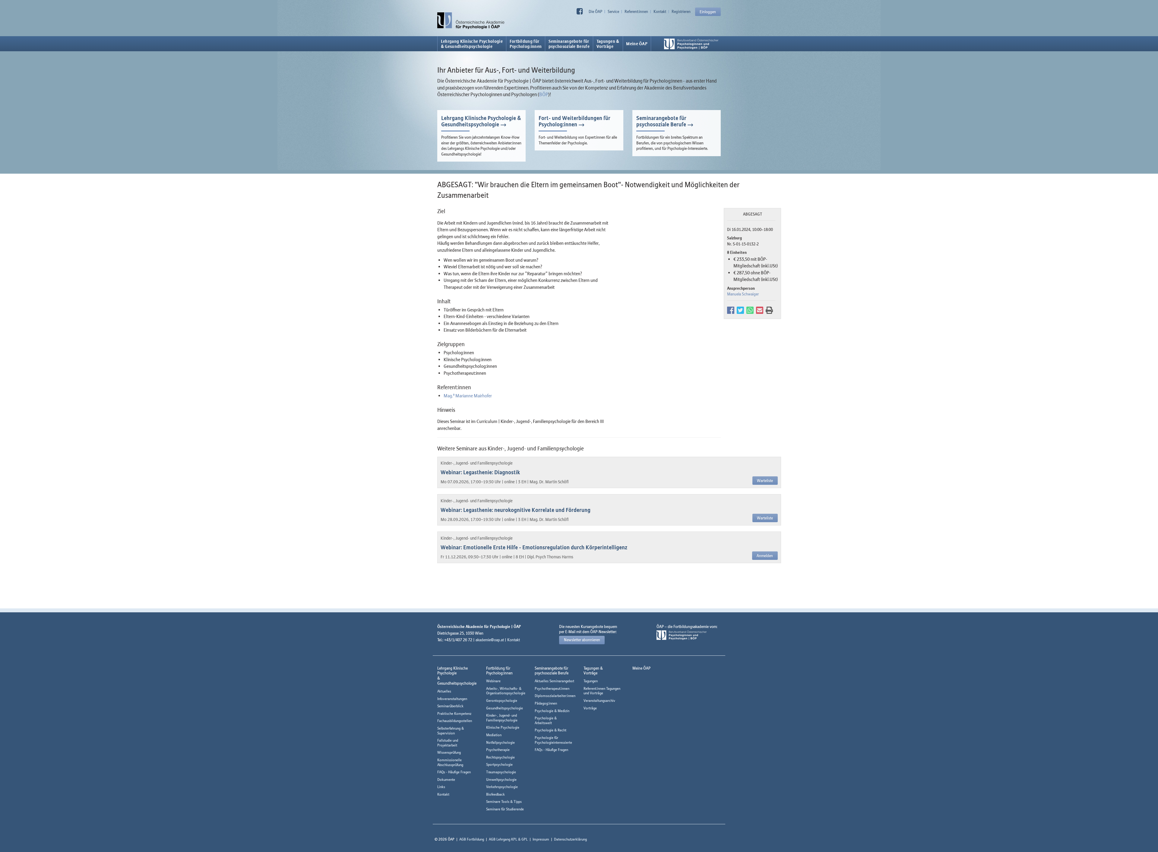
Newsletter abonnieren (582, 639)
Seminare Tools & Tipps (504, 801)
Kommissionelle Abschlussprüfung (450, 762)
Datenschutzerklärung (570, 839)
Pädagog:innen (546, 703)
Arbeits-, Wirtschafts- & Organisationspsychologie (505, 691)
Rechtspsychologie (500, 757)
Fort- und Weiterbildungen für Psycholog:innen (574, 121)
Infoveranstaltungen (452, 698)
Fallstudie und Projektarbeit (447, 742)
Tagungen (591, 681)
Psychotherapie (498, 749)
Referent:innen (636, 11)
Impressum (541, 839)
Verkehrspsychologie (502, 786)
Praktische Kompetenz (454, 713)
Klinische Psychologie (502, 727)
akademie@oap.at (490, 639)
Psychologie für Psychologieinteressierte (553, 740)
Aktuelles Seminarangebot (554, 681)
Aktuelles (444, 691)
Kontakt (659, 11)
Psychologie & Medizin (552, 710)
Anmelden (765, 555)
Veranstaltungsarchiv (599, 700)
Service (613, 11)
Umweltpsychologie (501, 779)
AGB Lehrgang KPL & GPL (508, 839)
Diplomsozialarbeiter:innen (555, 695)
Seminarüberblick (450, 706)
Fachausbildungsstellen (454, 720)
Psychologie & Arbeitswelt (546, 720)
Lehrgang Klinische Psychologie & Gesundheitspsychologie (472, 44)
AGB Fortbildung (471, 839)
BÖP (543, 94)
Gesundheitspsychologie (504, 708)
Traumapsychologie (501, 772)
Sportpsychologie (499, 764)
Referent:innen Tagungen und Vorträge (602, 691)
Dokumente (446, 779)
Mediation (493, 735)
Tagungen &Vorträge (607, 44)
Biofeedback (495, 794)
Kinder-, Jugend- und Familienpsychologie (501, 717)
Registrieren (681, 11)
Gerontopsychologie (501, 700)
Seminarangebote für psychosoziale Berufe (661, 121)
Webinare (493, 681)
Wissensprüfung (449, 752)
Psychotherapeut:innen (552, 688)
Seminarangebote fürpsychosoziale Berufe (569, 44)
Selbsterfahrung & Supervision (450, 730)
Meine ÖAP (636, 43)
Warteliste (765, 480)
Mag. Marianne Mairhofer (468, 395)
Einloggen (708, 11)
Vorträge (590, 708)
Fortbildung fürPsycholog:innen (526, 44)
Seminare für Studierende (505, 809)
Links (441, 786)
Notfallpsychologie (500, 742)
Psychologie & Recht (550, 730)
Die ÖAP (595, 11)
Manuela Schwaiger (743, 294)
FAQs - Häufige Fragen (454, 772)
